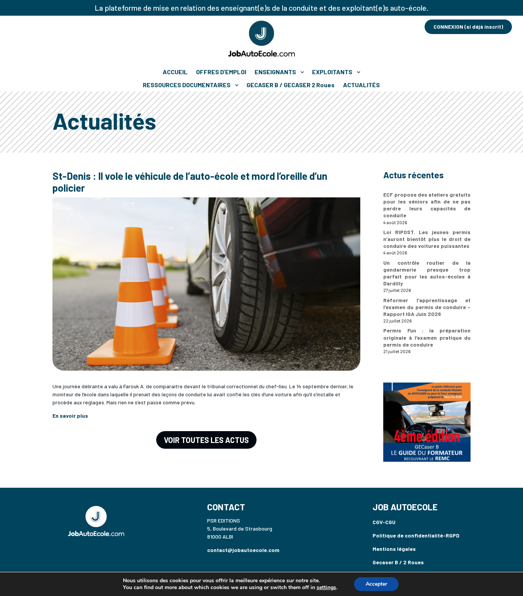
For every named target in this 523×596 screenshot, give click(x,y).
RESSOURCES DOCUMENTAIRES (186, 84)
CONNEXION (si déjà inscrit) (468, 26)
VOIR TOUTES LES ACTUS (206, 440)
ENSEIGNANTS (275, 71)
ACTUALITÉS (361, 84)
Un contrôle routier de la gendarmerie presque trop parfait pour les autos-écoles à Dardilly (427, 273)
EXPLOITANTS (332, 71)
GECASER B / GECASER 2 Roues (291, 84)
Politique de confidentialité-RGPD (416, 535)
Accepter (376, 584)
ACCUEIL (175, 71)
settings (326, 587)
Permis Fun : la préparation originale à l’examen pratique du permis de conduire (427, 337)
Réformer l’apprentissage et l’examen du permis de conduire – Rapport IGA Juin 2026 (427, 307)
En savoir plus (70, 415)
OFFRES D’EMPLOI (221, 71)
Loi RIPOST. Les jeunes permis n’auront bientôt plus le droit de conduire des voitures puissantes (427, 239)
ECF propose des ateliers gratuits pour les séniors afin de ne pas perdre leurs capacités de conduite (427, 205)
